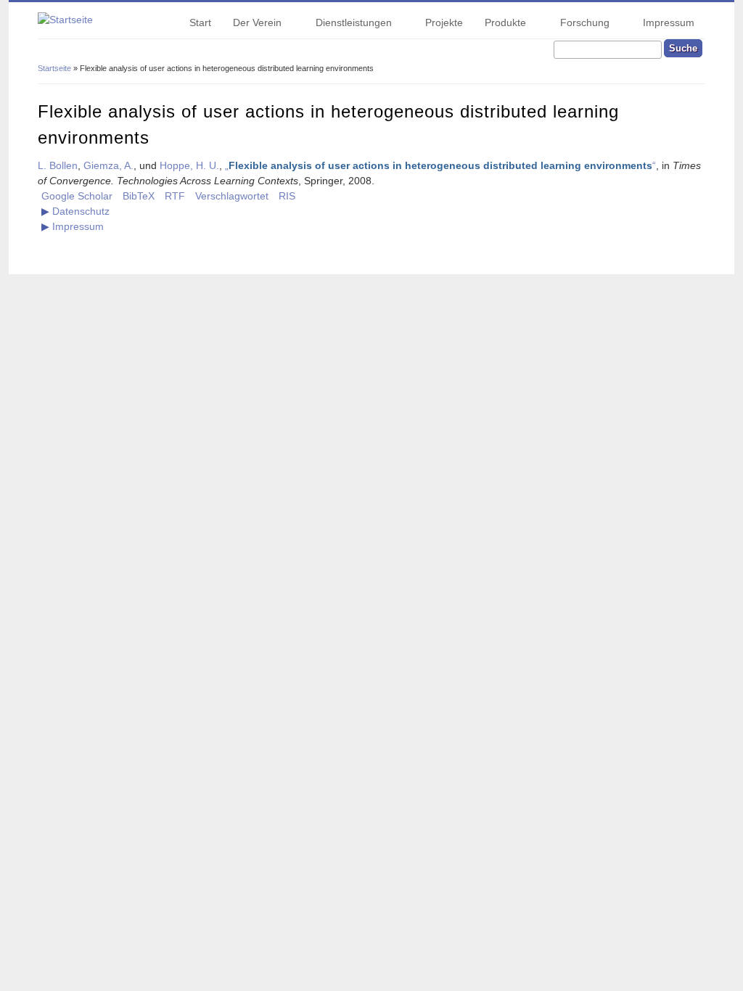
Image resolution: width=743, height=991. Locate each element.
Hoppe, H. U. (189, 165)
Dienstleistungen (348, 25)
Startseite (54, 68)
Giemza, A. (108, 165)
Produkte (500, 25)
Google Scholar (76, 196)
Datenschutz (81, 211)
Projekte (444, 22)
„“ (440, 165)
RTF (175, 196)
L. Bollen (58, 165)
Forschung (579, 25)
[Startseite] (65, 19)
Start (200, 22)
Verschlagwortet (231, 196)
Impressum (668, 22)
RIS (287, 196)
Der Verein (252, 25)
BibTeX (139, 196)
